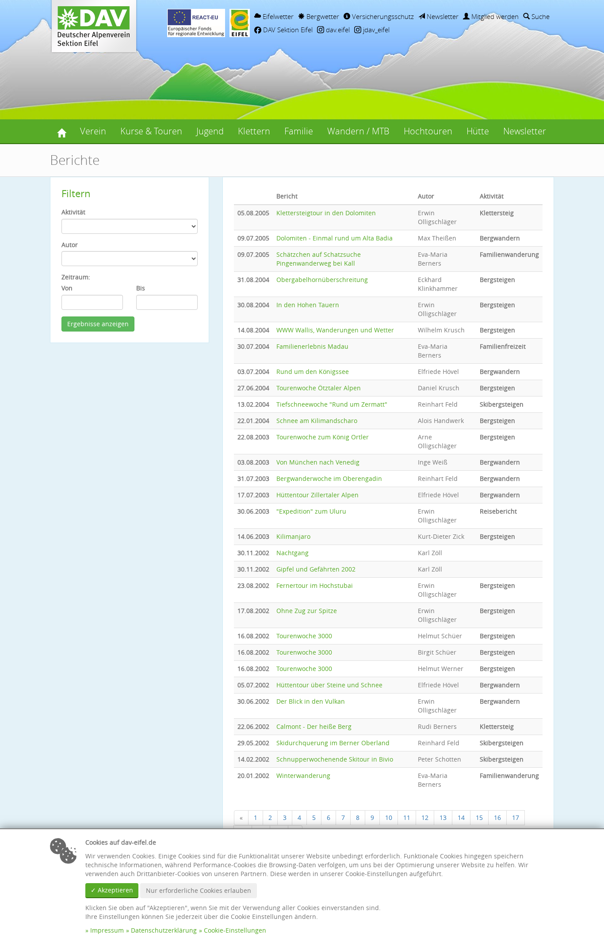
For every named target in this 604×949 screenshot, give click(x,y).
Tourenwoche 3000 (304, 636)
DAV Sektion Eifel (287, 29)
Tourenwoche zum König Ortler (322, 437)
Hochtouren (428, 131)
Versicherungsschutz (382, 16)
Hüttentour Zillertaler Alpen (317, 495)
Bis (140, 288)
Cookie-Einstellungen (235, 930)
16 (497, 817)
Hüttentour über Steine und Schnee (329, 685)
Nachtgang (292, 553)
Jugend (210, 131)
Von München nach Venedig (317, 462)
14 (461, 817)
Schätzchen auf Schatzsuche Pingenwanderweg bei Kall (318, 258)
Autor (69, 244)
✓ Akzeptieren (112, 890)
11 (406, 817)
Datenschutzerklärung (164, 930)
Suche (540, 16)
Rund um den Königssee (312, 371)
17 (515, 817)
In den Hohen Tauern (307, 305)
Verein (93, 131)
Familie (298, 131)
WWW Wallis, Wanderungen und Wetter (335, 330)
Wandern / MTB (358, 131)
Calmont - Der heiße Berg (314, 726)
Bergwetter (322, 16)
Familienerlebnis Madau (312, 346)
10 (388, 817)
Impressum (107, 930)
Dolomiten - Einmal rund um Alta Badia (334, 238)
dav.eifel (337, 29)
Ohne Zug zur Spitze (306, 610)
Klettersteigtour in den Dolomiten (326, 213)
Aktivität (73, 212)
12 (424, 817)
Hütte (477, 131)
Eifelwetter (277, 16)
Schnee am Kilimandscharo (316, 420)
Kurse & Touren (151, 131)
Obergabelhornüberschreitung (322, 279)
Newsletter (442, 16)
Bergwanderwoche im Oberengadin (329, 478)
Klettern (254, 131)
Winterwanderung (303, 775)
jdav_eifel (375, 29)
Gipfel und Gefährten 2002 (316, 569)
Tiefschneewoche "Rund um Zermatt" (331, 404)
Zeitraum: (75, 277)
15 (479, 817)
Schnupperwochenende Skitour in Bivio (334, 759)
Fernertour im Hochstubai (314, 585)
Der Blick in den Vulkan (310, 701)
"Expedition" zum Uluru (311, 511)
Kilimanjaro (293, 536)
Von (67, 288)
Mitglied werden (494, 16)
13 (443, 817)
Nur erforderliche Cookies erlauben (198, 890)
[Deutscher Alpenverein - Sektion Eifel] (61, 131)
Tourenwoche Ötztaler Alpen (318, 388)
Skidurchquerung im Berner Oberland (333, 743)
